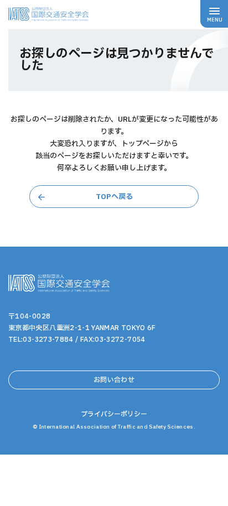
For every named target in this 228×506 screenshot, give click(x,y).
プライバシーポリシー (114, 414)
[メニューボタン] (214, 14)
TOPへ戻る (114, 196)
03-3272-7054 (120, 340)
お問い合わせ (114, 380)
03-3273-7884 (48, 340)
